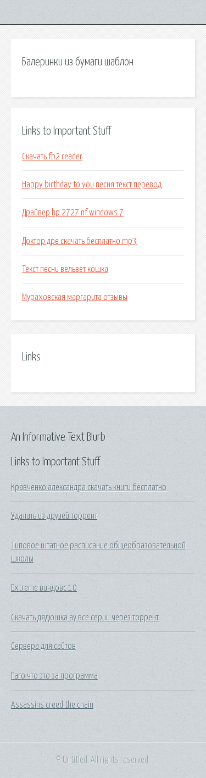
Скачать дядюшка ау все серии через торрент (85, 617)
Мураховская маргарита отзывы (74, 297)
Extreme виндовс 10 (44, 588)
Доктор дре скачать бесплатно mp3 (79, 241)
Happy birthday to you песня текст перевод (92, 184)
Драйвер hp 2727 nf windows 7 (73, 212)
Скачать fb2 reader (52, 156)
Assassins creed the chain (52, 705)
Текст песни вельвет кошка (65, 269)
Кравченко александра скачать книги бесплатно (88, 487)
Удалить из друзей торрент (54, 516)
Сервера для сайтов (43, 646)
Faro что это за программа (54, 675)
